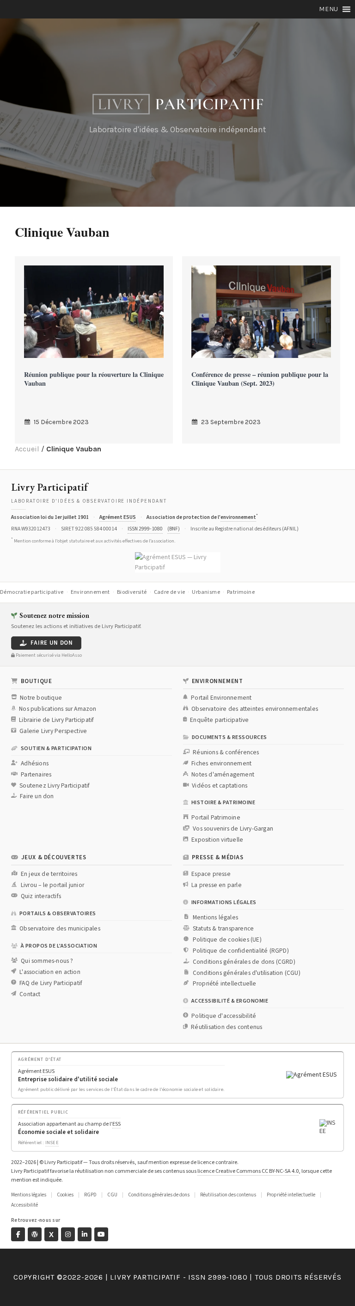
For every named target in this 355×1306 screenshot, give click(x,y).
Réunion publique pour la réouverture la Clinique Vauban (94, 379)
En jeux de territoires (49, 874)
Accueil (27, 448)
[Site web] (35, 1234)
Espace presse (211, 874)
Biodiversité (132, 592)
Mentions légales (215, 917)
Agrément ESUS (117, 517)
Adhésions (35, 763)
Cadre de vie (169, 592)
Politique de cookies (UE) (227, 940)
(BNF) (173, 529)
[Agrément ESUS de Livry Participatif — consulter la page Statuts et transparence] (177, 562)
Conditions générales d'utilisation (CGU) (246, 973)
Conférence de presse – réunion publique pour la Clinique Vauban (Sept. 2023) (259, 379)
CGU (112, 1194)
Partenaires (36, 774)
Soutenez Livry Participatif (54, 786)
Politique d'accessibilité (223, 1016)
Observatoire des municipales (59, 928)
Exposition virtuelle (217, 840)
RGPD (90, 1194)
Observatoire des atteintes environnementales (254, 709)
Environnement (90, 592)
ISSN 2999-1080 (145, 529)
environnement (238, 517)
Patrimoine (241, 592)
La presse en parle (216, 885)
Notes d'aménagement (222, 774)
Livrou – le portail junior (52, 885)
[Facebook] (18, 1234)
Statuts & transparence (223, 928)
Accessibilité (24, 1204)
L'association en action (49, 972)
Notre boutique (41, 698)
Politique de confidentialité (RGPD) (241, 951)
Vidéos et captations (219, 786)
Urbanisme (206, 592)
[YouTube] (101, 1234)
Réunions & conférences (226, 752)
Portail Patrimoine (215, 817)
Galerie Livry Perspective (53, 731)
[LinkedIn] (85, 1234)
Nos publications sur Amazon (57, 709)
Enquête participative (219, 720)
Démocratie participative (32, 592)
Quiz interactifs (41, 896)
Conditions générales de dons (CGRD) (244, 962)
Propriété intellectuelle (225, 984)
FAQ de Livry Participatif (50, 983)
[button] (328, 9)
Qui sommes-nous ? (47, 961)
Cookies (65, 1194)
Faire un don (52, 643)
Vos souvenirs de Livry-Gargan (233, 829)
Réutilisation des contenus (226, 1027)
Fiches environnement (221, 763)
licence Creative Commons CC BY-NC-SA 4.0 (248, 1171)
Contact (29, 994)
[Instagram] (68, 1234)
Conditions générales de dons (159, 1194)
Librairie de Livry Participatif (56, 720)
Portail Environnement (221, 698)
